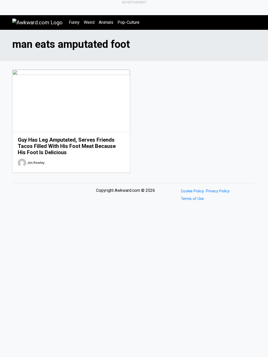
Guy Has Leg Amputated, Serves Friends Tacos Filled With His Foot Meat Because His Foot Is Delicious (67, 146)
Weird (89, 22)
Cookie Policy (192, 191)
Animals (106, 22)
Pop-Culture (128, 22)
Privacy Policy (218, 191)
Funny (74, 22)
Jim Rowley (35, 163)
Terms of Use (192, 199)
